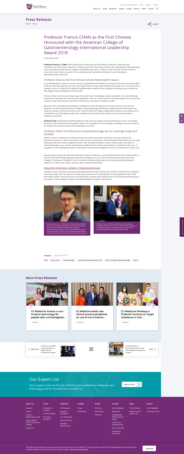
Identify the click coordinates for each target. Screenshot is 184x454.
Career (141, 5)
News (35, 24)
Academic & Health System (128, 5)
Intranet (155, 5)
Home (28, 24)
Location (148, 5)
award (135, 260)
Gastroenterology (68, 260)
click (39, 388)
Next (153, 307)
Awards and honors (61, 255)
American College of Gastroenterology (118, 260)
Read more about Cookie (79, 449)
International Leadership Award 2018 (90, 260)
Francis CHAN (55, 260)
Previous (31, 307)
